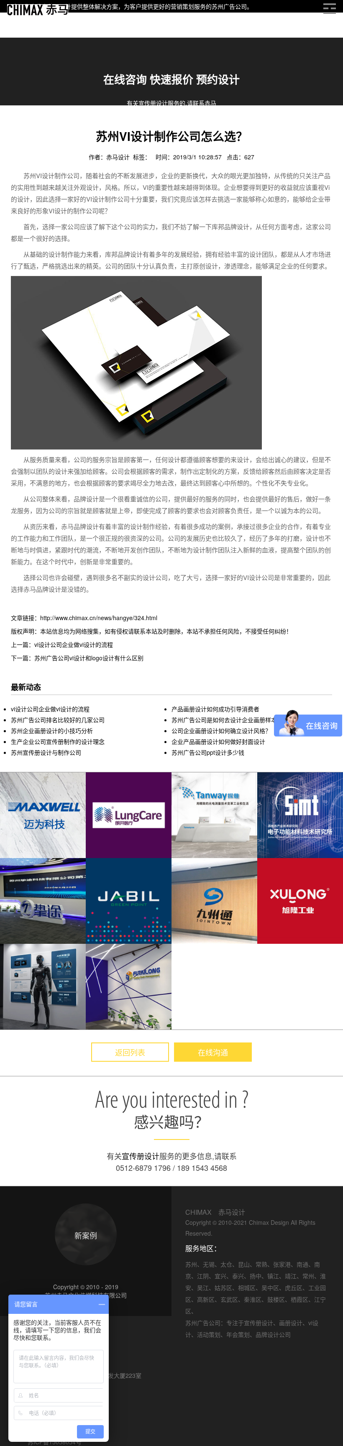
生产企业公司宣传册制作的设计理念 (58, 741)
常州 (308, 1276)
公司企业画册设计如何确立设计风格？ (221, 730)
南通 (302, 1264)
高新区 (206, 1299)
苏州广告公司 (229, 6)
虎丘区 (293, 1287)
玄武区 (229, 1299)
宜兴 (220, 1276)
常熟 (261, 1264)
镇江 (273, 1276)
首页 (17, 125)
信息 (37, 125)
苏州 (191, 1264)
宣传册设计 (140, 1155)
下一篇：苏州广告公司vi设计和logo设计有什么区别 (77, 658)
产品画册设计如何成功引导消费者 (215, 709)
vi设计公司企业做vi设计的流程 (50, 709)
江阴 (203, 1276)
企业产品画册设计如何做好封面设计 (218, 741)
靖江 (291, 1276)
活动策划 (208, 1334)
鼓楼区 (276, 1299)
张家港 (282, 1264)
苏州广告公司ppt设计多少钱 (208, 752)
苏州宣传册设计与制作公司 (46, 752)
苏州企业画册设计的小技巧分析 (52, 730)
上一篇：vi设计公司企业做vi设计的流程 (62, 644)
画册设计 (62, 125)
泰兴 (238, 1276)
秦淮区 (252, 1299)
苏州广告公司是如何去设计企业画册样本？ (227, 719)
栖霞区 (299, 1299)
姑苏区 (223, 1287)
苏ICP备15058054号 (55, 1442)
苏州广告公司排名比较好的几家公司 (58, 719)
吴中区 (270, 1287)
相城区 (247, 1287)
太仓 (226, 1264)
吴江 (203, 1287)
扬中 (255, 1276)
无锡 (209, 1264)
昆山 (244, 1264)
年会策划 (238, 1334)
